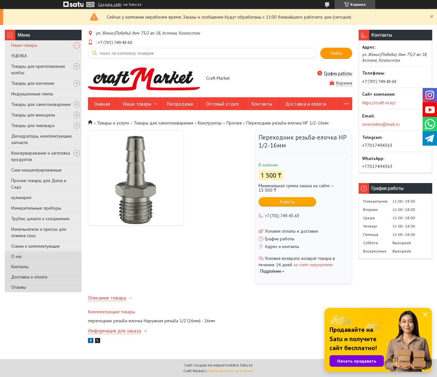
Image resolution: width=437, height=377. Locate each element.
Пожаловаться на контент (230, 370)
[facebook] (90, 341)
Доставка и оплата (29, 277)
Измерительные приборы (36, 208)
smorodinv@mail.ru (381, 124)
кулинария (21, 197)
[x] (97, 341)
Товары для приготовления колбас (38, 69)
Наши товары (24, 45)
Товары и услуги (113, 123)
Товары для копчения (32, 83)
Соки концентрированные (36, 170)
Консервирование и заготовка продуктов (40, 156)
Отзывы (18, 287)
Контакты (19, 266)
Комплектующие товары (111, 312)
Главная (102, 103)
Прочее (234, 123)
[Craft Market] (144, 79)
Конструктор (210, 123)
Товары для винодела (33, 115)
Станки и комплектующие (35, 246)
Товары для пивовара (32, 125)
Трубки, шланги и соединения (40, 218)
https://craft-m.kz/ (379, 103)
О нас (16, 256)
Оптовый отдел (222, 103)
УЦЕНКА (19, 56)
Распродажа (180, 103)
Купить (287, 201)
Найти (336, 53)
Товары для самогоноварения (41, 104)
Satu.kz (246, 365)
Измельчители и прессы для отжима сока (38, 232)
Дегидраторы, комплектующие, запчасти (41, 139)
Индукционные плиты (32, 94)
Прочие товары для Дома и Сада (38, 184)
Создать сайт (110, 4)
